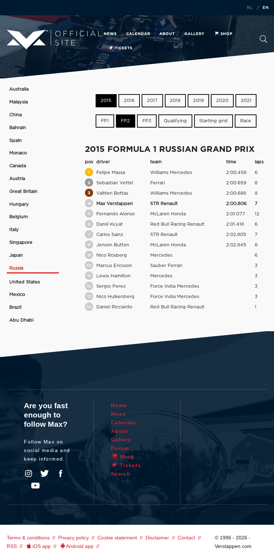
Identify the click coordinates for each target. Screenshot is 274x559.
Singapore (20, 242)
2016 (129, 100)
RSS (12, 546)
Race (245, 121)
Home (119, 405)
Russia (16, 268)
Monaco (18, 153)
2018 (175, 100)
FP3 (146, 121)
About (167, 34)
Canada (17, 166)
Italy (14, 229)
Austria (17, 178)
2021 (246, 100)
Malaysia (18, 102)
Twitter (44, 473)
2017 (152, 100)
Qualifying (175, 121)
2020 (222, 100)
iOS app (41, 546)
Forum (120, 448)
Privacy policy (73, 537)
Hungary (19, 204)
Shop (226, 34)
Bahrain (17, 127)
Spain (15, 140)
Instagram (28, 473)
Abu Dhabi (21, 320)
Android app (79, 546)
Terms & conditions (28, 537)
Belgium (18, 217)
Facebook (60, 473)
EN (266, 8)
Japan (16, 255)
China (15, 115)
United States (24, 282)
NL (250, 8)
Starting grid (213, 121)
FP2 (125, 121)
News (110, 34)
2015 (106, 100)
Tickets (123, 48)
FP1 (105, 121)
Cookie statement (117, 537)
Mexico (17, 294)
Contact (186, 537)
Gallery (194, 34)
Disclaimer (157, 537)
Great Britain (23, 191)
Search (263, 41)
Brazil (15, 307)
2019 (198, 100)
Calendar (138, 34)
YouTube (35, 485)
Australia (19, 89)
